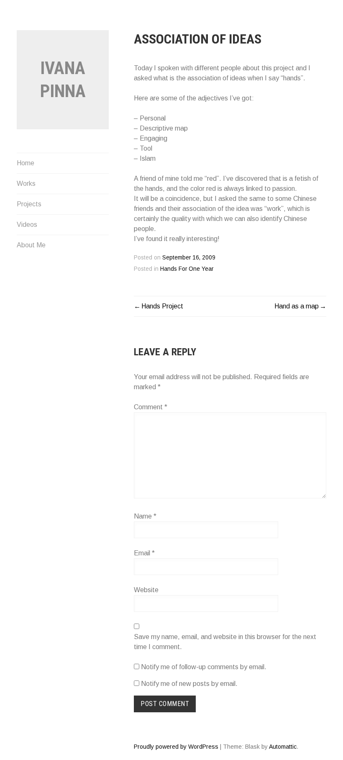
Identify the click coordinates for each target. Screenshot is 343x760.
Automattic (283, 746)
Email (144, 553)
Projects (29, 204)
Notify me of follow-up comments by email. (203, 666)
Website (146, 589)
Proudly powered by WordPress (176, 746)
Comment (150, 407)
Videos (27, 224)
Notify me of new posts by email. (189, 683)
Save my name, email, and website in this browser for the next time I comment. (225, 641)
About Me (31, 245)
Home (25, 163)
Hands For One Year (186, 269)
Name (145, 516)
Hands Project (162, 306)
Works (26, 183)
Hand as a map (296, 306)
